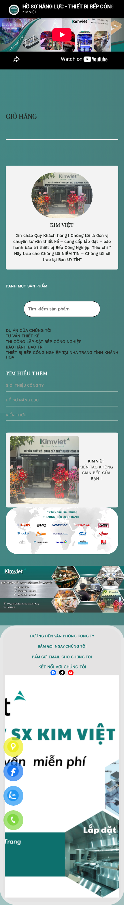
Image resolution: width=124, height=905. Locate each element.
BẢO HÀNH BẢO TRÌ (25, 347)
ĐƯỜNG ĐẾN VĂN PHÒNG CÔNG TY (62, 636)
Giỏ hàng (21, 117)
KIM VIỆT (96, 461)
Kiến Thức (16, 415)
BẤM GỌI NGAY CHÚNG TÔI (62, 646)
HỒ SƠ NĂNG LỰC (22, 400)
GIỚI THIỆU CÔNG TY (25, 385)
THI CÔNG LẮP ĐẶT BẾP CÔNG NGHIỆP (44, 342)
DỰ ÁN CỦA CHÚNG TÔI (28, 330)
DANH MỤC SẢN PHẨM (26, 286)
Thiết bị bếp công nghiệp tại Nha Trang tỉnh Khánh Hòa (62, 354)
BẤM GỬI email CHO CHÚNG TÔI (62, 657)
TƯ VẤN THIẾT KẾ (23, 336)
